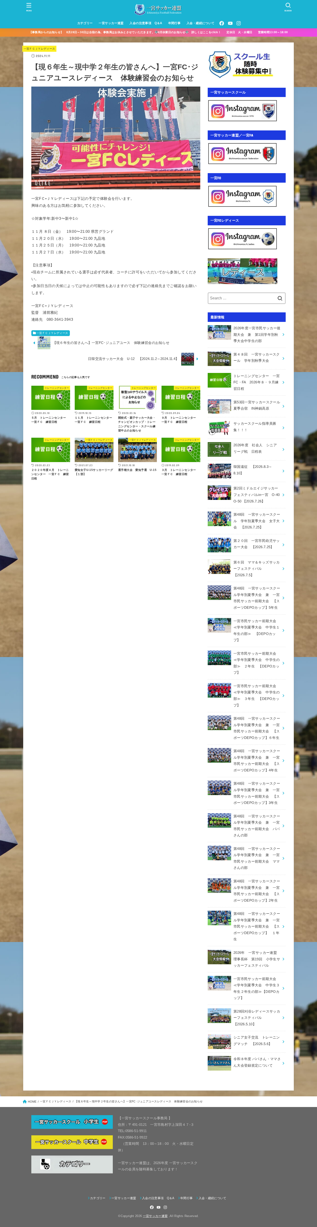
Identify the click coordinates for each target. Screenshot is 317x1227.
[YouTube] (230, 23)
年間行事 (174, 23)
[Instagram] (238, 23)
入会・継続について (201, 23)
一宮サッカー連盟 (111, 23)
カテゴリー (85, 23)
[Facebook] (221, 23)
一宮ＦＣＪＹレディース (39, 48)
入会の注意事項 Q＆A (145, 23)
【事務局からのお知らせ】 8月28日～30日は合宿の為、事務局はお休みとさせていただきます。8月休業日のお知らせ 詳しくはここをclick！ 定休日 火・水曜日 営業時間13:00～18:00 (161, 32)
